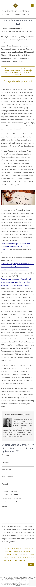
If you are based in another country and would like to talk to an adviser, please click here (18, 82)
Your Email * (6, 469)
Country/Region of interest (11, 499)
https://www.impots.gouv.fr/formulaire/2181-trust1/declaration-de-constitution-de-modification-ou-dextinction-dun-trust (17, 267)
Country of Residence (9, 491)
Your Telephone (8, 477)
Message (5, 506)
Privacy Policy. (10, 542)
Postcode (5, 484)
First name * (6, 455)
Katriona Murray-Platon (13, 28)
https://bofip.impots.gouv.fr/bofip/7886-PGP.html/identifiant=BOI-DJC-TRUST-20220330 (15, 247)
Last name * (6, 462)
